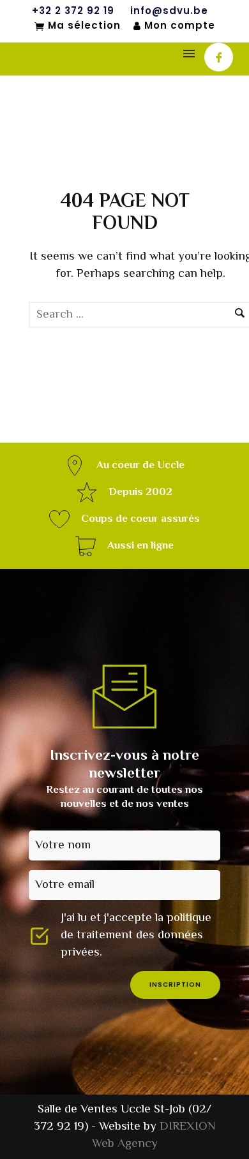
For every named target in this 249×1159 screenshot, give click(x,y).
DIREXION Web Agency (154, 1135)
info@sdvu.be (169, 11)
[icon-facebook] (218, 57)
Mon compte (179, 26)
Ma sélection (84, 26)
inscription (175, 984)
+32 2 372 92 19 (73, 11)
